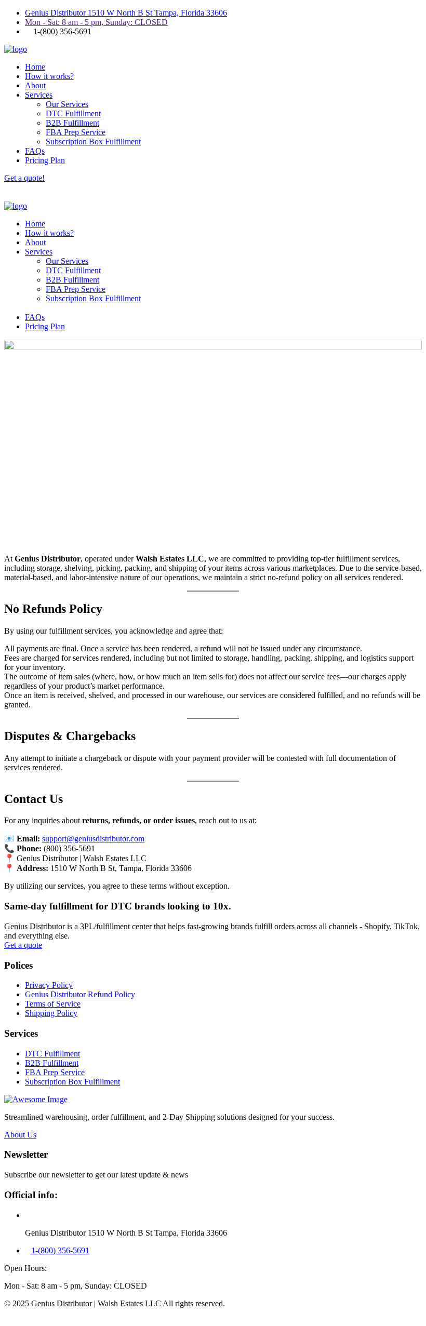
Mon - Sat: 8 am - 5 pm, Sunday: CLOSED (96, 22)
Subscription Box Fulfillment (93, 141)
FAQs (35, 150)
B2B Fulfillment (72, 122)
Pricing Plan (45, 160)
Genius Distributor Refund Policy (80, 994)
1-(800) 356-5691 (60, 1250)
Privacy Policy (49, 985)
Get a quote (23, 945)
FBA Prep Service (75, 132)
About (35, 85)
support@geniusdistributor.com (93, 838)
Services (38, 94)
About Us (20, 1134)
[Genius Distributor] (15, 49)
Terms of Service (53, 1003)
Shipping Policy (51, 1013)
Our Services (67, 104)
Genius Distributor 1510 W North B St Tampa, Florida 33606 (126, 12)
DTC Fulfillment (73, 113)
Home (35, 66)
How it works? (49, 76)
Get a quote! (24, 177)
